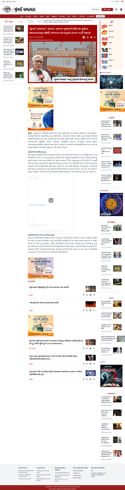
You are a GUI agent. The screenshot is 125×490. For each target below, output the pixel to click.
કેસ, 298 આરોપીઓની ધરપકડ (62, 472)
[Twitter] (114, 2)
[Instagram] (119, 2)
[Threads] (117, 1)
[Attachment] (95, 37)
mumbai (39, 21)
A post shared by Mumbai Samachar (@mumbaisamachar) (51, 230)
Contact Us (76, 473)
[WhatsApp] (88, 37)
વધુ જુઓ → (21, 22)
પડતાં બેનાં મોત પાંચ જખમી (24, 479)
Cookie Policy (77, 475)
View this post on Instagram (37, 205)
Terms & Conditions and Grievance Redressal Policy (98, 474)
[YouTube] (122, 2)
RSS (92, 470)
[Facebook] (84, 37)
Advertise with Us (78, 470)
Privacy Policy (77, 478)
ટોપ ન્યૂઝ (32, 348)
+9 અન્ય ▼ (100, 16)
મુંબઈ (31, 295)
